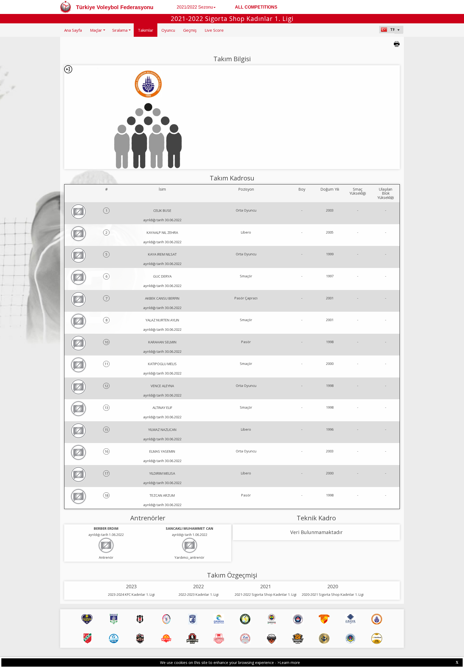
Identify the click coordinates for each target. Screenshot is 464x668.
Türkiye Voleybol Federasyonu (114, 7)
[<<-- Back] (68, 69)
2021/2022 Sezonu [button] (195, 7)
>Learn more (288, 662)
